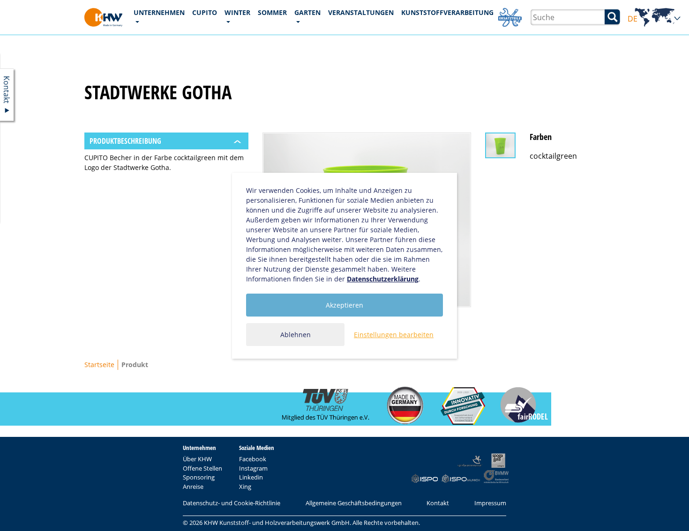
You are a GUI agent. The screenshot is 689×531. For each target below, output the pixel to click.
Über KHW (197, 459)
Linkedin (251, 477)
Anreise (193, 486)
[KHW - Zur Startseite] (103, 17)
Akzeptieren (344, 305)
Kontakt (438, 503)
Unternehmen (159, 12)
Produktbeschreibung (125, 141)
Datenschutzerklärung (383, 278)
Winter (237, 12)
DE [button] (655, 19)
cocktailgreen (553, 156)
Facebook (252, 459)
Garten (307, 12)
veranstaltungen (361, 12)
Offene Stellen (202, 468)
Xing (245, 486)
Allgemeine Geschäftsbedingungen (354, 503)
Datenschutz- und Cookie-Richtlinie (231, 503)
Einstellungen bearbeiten (394, 334)
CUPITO (204, 12)
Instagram (253, 468)
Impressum (490, 503)
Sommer (272, 12)
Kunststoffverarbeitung (447, 12)
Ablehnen (295, 334)
